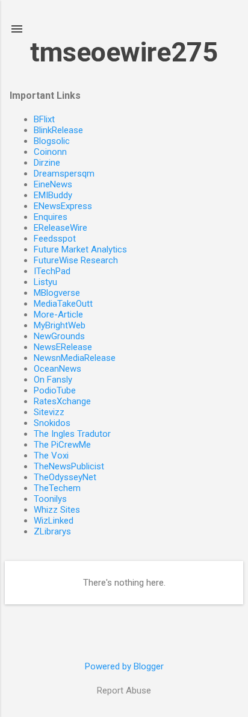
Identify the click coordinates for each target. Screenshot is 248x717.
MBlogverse (57, 292)
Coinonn (50, 151)
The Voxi (51, 455)
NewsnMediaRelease (75, 357)
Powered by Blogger (124, 666)
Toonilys (50, 498)
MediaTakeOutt (63, 303)
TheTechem (57, 488)
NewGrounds (59, 336)
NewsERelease (63, 347)
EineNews (53, 184)
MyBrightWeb (59, 325)
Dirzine (47, 162)
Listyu (45, 282)
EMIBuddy (53, 195)
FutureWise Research (76, 260)
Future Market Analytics (80, 249)
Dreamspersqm (64, 173)
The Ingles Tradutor (72, 433)
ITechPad (52, 271)
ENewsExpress (63, 206)
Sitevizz (49, 412)
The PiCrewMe (62, 444)
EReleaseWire (60, 227)
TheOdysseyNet (65, 477)
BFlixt (44, 119)
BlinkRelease (58, 130)
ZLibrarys (52, 531)
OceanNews (57, 368)
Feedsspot (55, 238)
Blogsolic (52, 141)
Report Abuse (124, 690)
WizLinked (53, 520)
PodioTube (55, 390)
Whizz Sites (57, 509)
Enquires (50, 216)
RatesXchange (62, 401)
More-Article (58, 314)
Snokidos (52, 423)
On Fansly (53, 379)
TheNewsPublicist (69, 466)
